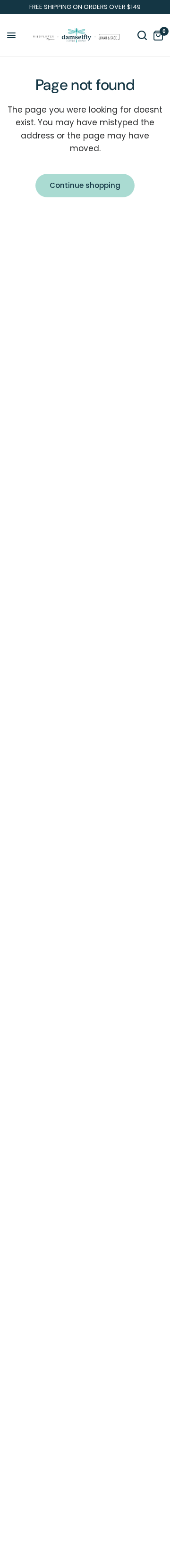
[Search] (142, 35)
